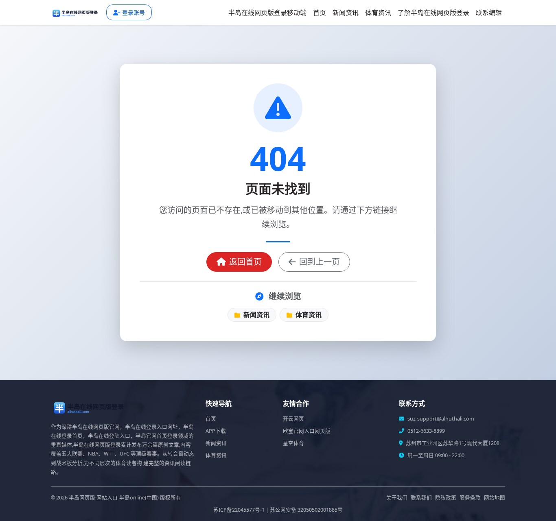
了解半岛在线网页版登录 (433, 12)
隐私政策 (445, 497)
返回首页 (245, 261)
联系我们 (421, 497)
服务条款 (470, 497)
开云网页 (293, 418)
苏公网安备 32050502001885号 (306, 509)
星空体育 (293, 443)
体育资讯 (378, 12)
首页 (319, 12)
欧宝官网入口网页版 (307, 430)
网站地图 (494, 497)
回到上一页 (319, 261)
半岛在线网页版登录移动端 (267, 12)
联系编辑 (489, 12)
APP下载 (216, 430)
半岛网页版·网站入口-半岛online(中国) (114, 497)
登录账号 (133, 12)
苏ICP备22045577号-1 (239, 509)
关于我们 (396, 497)
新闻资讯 (346, 12)
